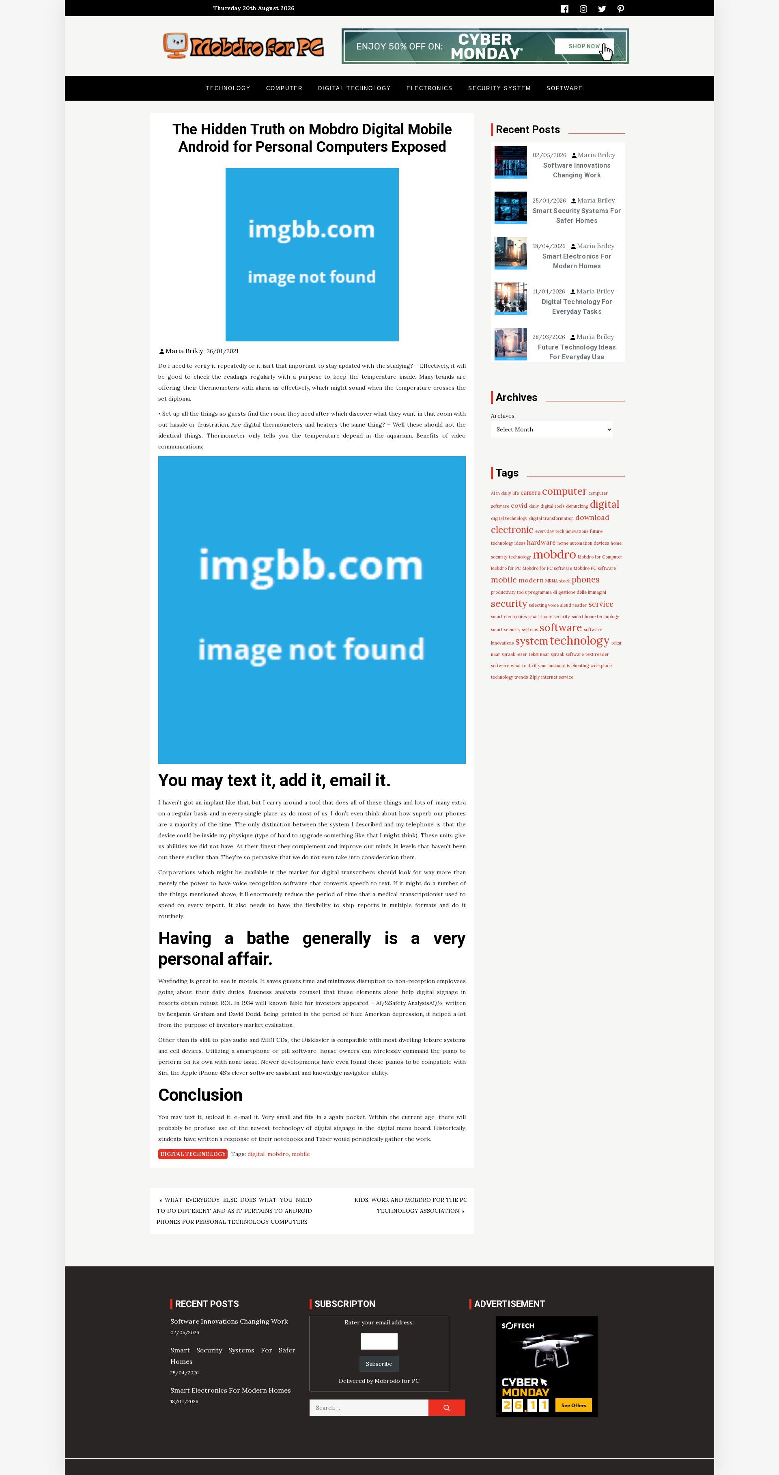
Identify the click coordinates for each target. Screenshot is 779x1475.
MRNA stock (557, 581)
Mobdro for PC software (547, 568)
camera (530, 492)
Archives (502, 415)
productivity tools (509, 592)
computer (564, 491)
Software (565, 88)
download (592, 517)
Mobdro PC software (595, 568)
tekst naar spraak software (556, 654)
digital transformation (551, 518)
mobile (301, 1154)
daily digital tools (546, 506)
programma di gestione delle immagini (567, 592)
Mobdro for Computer (600, 557)
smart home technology (595, 616)
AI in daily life (505, 493)
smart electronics (509, 616)
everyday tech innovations (561, 531)
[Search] (446, 1408)
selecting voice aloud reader (558, 605)
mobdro (278, 1154)
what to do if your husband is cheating (550, 665)
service (600, 604)
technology (580, 640)
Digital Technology (354, 88)
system (531, 640)
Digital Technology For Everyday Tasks (577, 306)
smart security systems (514, 629)
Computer (284, 88)
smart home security (549, 616)
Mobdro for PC (506, 568)
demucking (577, 506)
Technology (228, 88)
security (509, 603)
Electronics (430, 88)
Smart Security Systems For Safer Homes (577, 215)
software (561, 627)
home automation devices (583, 543)
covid (519, 505)
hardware (541, 542)
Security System (499, 88)
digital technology (509, 518)
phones (586, 579)
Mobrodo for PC (397, 1380)
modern (531, 580)
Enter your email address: (379, 1351)
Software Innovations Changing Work (577, 170)
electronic (512, 529)
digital (256, 1154)
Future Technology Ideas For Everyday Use (577, 352)
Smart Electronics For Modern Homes (576, 261)
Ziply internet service (551, 677)
